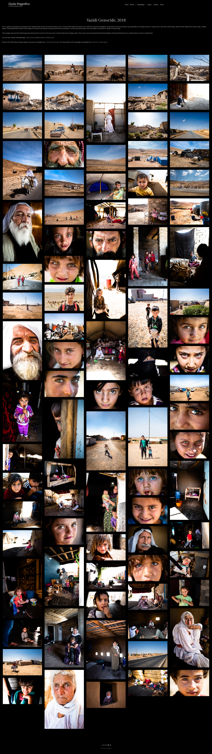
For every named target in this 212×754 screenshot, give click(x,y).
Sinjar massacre (31, 38)
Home (127, 5)
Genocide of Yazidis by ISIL (46, 38)
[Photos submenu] (135, 4)
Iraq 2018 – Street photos (99, 42)
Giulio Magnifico (19, 4)
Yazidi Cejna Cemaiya (52, 42)
